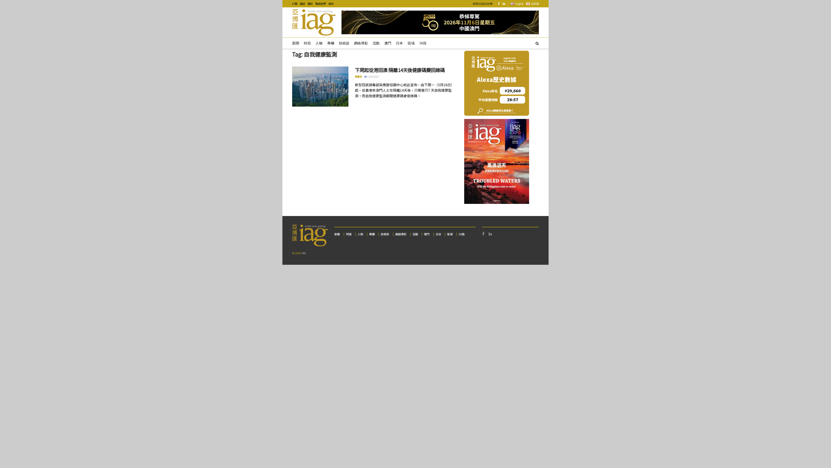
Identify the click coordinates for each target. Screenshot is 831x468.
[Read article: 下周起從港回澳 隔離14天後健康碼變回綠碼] (320, 87)
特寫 (307, 43)
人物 (319, 43)
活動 (376, 43)
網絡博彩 (361, 43)
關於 (310, 3)
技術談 (344, 43)
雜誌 (302, 3)
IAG (304, 253)
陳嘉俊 (358, 76)
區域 (411, 43)
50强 (422, 43)
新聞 (295, 43)
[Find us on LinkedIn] (504, 3)
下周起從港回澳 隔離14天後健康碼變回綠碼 (400, 69)
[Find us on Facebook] (499, 3)
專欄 (330, 43)
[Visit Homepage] (313, 22)
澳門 (387, 43)
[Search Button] (537, 43)
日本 (399, 43)
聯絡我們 (321, 3)
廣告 (331, 3)
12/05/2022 (372, 76)
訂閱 (294, 3)
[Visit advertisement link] (440, 22)
